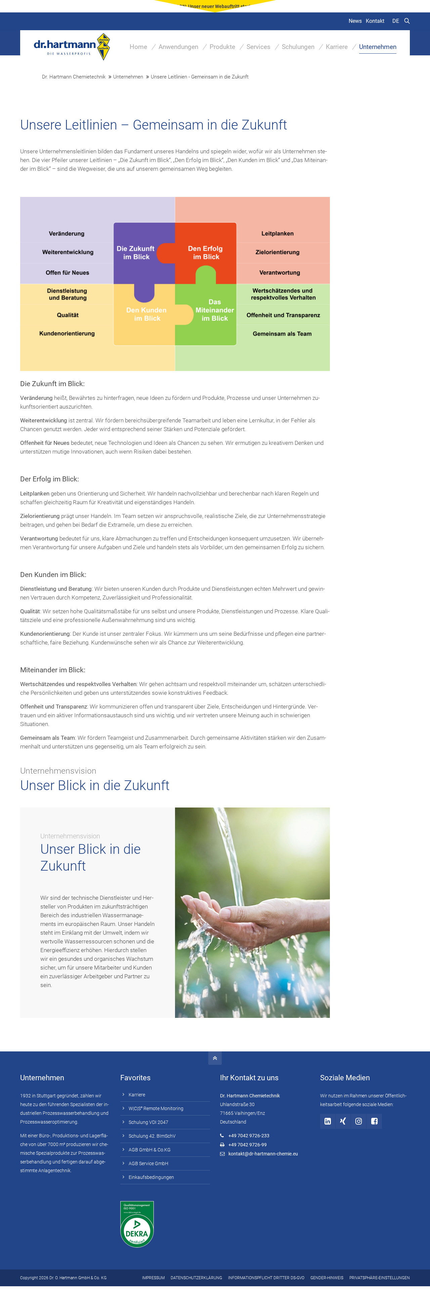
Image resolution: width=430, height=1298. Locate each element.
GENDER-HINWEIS (326, 1278)
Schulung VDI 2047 (148, 1122)
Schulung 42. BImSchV (152, 1136)
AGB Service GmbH (148, 1163)
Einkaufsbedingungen (151, 1177)
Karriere (137, 1094)
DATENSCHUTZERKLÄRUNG (196, 1278)
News (355, 21)
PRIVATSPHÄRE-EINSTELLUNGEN (379, 1278)
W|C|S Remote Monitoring (156, 1108)
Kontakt (375, 21)
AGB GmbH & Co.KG (150, 1149)
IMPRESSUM (153, 1278)
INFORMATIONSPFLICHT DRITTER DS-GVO (266, 1278)
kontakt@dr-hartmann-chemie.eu (263, 1153)
